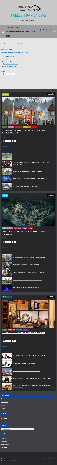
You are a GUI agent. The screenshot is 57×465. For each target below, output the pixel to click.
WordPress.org (4, 447)
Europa (4, 228)
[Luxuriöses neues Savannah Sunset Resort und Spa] (28, 314)
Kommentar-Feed (5, 444)
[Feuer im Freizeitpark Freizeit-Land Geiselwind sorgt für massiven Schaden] (28, 111)
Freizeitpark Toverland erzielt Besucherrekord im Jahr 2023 (27, 280)
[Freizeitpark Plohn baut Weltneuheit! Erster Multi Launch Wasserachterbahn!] (7, 156)
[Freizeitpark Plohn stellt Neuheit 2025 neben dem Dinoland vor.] (7, 171)
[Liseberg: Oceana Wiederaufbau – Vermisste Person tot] (7, 265)
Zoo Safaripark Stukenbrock (10, 64)
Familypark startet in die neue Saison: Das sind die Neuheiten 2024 (29, 257)
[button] (20, 27)
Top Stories (9, 27)
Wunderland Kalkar (8, 61)
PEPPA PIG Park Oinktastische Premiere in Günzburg (25, 186)
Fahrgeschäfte (9, 228)
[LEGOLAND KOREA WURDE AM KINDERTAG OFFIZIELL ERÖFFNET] (7, 371)
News (17, 27)
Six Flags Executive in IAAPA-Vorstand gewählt (24, 363)
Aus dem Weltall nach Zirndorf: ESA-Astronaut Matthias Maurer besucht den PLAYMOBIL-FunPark (32, 163)
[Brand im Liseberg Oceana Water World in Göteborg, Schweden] (7, 272)
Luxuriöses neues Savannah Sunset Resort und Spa (23, 333)
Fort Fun (5, 59)
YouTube (3, 405)
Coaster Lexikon (4, 402)
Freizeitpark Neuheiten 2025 (15, 31)
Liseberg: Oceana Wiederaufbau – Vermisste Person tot (26, 264)
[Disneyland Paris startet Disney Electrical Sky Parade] (7, 288)
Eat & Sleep (4, 329)
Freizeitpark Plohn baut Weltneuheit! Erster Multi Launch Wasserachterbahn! (32, 156)
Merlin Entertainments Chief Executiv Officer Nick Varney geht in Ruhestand (32, 378)
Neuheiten (24, 228)
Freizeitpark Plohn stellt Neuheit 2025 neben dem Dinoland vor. (28, 171)
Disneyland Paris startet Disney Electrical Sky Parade (26, 287)
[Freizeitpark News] (3, 31)
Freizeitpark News (28, 15)
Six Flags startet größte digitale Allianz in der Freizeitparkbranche (29, 355)
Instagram (3, 408)
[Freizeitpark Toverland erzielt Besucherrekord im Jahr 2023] (7, 280)
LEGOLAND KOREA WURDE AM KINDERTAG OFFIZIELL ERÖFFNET (26, 371)
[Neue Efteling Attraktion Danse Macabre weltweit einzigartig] (28, 212)
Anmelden (3, 438)
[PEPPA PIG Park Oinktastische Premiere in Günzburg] (7, 186)
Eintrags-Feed (4, 441)
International (19, 329)
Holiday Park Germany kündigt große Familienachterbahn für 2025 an (30, 178)
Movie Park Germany (8, 56)
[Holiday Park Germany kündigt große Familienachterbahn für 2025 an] (7, 179)
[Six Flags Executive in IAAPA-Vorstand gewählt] (7, 363)
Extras (8, 36)
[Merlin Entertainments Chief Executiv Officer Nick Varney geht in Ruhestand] (7, 379)
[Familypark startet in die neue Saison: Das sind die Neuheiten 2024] (7, 257)
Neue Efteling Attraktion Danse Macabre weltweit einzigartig (23, 233)
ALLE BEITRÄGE (51, 94)
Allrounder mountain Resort (10, 66)
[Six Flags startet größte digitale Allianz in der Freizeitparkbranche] (7, 356)
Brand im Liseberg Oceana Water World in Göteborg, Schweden (28, 272)
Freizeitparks (30, 31)
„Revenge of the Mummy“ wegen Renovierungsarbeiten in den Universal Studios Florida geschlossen (32, 386)
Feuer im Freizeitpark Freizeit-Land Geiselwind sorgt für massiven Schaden (26, 131)
